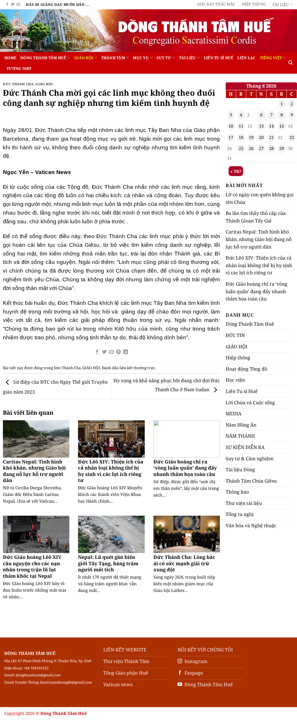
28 (271, 148)
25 (241, 148)
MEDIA (233, 413)
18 (241, 137)
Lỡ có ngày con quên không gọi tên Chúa (260, 198)
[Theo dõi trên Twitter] (13, 5)
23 (291, 137)
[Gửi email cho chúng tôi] (18, 5)
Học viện (235, 380)
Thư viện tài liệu (244, 503)
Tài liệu (280, 4)
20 (261, 137)
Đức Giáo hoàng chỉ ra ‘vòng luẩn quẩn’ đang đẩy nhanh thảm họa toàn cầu (185, 468)
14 (271, 126)
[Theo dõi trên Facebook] (7, 5)
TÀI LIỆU (187, 57)
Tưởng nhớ (18, 68)
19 (251, 137)
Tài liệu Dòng (240, 469)
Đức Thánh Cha (18, 84)
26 (251, 148)
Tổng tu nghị (239, 514)
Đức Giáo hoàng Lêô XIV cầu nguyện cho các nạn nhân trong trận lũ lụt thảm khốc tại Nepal (32, 566)
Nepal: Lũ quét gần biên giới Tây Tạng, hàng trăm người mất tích (108, 563)
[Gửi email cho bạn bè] (111, 352)
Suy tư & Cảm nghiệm (250, 458)
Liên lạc (246, 57)
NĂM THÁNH (240, 436)
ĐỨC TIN (235, 335)
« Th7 (235, 171)
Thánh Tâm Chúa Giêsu (251, 481)
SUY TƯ (164, 57)
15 (281, 126)
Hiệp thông (254, 4)
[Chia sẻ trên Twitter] (104, 352)
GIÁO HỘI (83, 57)
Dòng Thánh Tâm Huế (43, 57)
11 (241, 126)
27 (261, 148)
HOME (10, 57)
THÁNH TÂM (113, 57)
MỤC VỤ (141, 57)
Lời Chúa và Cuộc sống (250, 402)
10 (231, 126)
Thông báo (237, 492)
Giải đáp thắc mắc (216, 4)
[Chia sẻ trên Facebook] (97, 352)
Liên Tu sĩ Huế (218, 57)
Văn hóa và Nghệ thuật (251, 525)
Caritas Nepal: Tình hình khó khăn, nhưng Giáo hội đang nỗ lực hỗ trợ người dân (34, 471)
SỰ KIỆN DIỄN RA (245, 447)
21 (271, 137)
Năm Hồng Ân (241, 425)
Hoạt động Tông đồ (246, 369)
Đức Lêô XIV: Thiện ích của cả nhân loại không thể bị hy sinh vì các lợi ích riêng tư (110, 471)
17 (231, 137)
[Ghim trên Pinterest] (118, 352)
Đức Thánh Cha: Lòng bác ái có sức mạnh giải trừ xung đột (184, 563)
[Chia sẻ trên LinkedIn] (125, 352)
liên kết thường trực (137, 367)
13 (261, 126)
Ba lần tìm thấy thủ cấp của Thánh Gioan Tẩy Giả (256, 217)
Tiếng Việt (271, 57)
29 (281, 148)
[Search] (290, 62)
